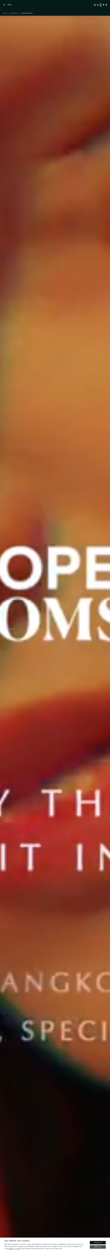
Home (5, 13)
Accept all (98, 1242)
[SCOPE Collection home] (100, 5)
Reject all (97, 1247)
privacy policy (14, 1249)
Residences (14, 13)
